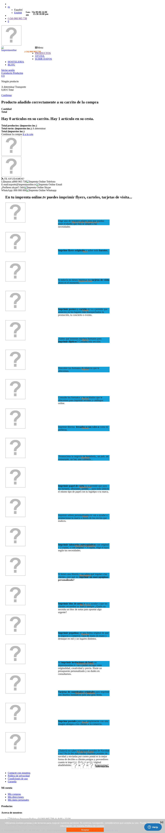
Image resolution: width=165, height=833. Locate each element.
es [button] (9, 6)
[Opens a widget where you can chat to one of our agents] (153, 827)
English (18, 12)
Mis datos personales (18, 800)
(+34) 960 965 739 (17, 18)
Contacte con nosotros (19, 772)
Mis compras (14, 794)
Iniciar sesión (8, 70)
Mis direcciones (16, 797)
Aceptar (85, 829)
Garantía (12, 781)
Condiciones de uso (18, 778)
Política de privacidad (19, 775)
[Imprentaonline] (11, 44)
